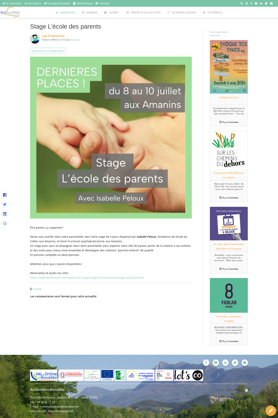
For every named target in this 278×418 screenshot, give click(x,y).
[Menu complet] (247, 3)
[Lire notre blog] (266, 3)
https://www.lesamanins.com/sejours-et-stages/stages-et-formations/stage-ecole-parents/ (87, 277)
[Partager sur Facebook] (4, 194)
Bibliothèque (84, 3)
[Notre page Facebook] (251, 3)
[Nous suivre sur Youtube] (256, 3)
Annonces (75, 39)
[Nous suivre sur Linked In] (261, 3)
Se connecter (13, 3)
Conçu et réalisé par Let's (229, 389)
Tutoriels (104, 3)
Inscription (34, 3)
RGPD (34, 361)
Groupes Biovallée (58, 3)
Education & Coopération (48, 51)
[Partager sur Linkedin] (4, 213)
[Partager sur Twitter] (4, 204)
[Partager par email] (4, 223)
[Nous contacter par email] (271, 3)
